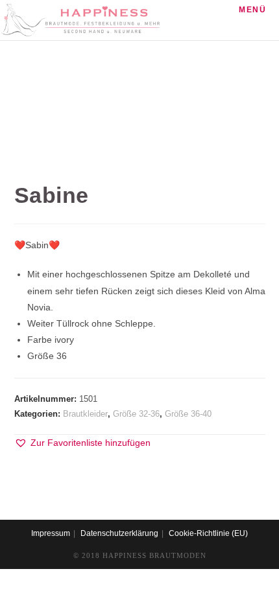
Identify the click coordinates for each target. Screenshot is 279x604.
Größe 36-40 (188, 414)
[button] (82, 443)
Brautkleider (85, 414)
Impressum (50, 533)
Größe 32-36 (136, 414)
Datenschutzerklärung (119, 533)
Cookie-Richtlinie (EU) (208, 533)
